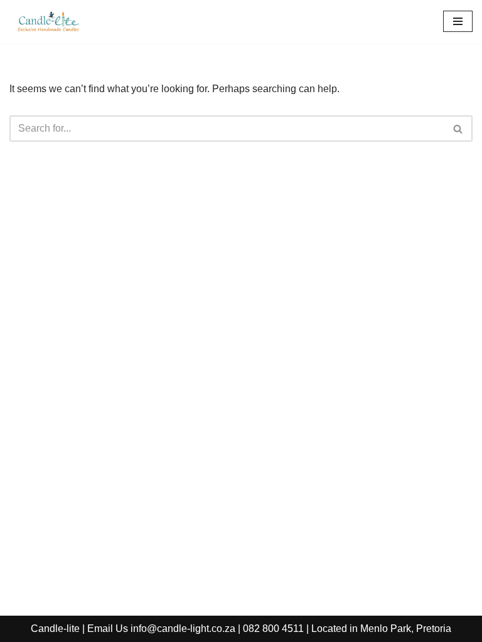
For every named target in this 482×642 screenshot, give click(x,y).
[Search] (458, 128)
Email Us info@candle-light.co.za (161, 628)
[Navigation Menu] (458, 21)
